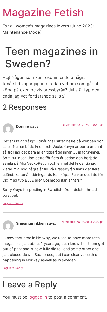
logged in (38, 297)
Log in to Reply (13, 203)
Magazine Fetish (43, 12)
